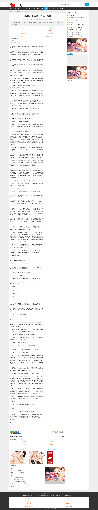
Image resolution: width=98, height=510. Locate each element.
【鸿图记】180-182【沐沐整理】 (18, 472)
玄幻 (22, 8)
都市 (38, 8)
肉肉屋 (61, 8)
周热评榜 (77, 12)
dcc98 (84, 57)
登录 (83, 0)
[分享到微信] (60, 432)
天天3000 (71, 57)
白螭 (71, 64)
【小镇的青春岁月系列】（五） (19, 436)
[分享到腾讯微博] (57, 432)
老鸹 (17, 38)
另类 (53, 8)
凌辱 (26, 8)
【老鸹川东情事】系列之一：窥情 (18, 481)
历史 (46, 8)
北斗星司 (71, 55)
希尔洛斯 (84, 55)
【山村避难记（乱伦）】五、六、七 (76, 17)
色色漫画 (23, 30)
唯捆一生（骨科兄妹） (29, 506)
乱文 (30, 8)
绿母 (34, 8)
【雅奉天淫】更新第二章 (16, 470)
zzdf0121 (78, 55)
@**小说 (50, 19)
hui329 (77, 57)
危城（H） (23, 36)
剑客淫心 (77, 64)
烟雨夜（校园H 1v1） (50, 36)
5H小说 (50, 30)
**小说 (22, 19)
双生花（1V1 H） (69, 506)
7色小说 (51, 28)
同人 (19, 8)
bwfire (70, 59)
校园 (50, 8)
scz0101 (77, 61)
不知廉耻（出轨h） (69, 503)
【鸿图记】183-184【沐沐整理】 (18, 474)
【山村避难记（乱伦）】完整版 (75, 27)
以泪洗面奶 (84, 61)
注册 (87, 0)
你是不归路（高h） (24, 449)
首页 (11, 8)
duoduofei (84, 64)
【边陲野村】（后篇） (73, 22)
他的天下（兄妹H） (52, 449)
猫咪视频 (23, 28)
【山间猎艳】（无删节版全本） (75, 34)
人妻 (15, 8)
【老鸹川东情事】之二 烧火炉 (23, 11)
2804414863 (84, 59)
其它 (57, 8)
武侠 (42, 8)
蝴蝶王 (70, 61)
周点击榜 (70, 12)
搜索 (87, 4)
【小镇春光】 (59, 436)
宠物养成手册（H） (52, 447)
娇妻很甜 (51, 33)
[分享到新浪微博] (55, 432)
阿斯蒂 (12, 468)
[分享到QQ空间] (52, 432)
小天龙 (77, 59)
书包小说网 (23, 33)
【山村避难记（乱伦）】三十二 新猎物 (19, 483)
